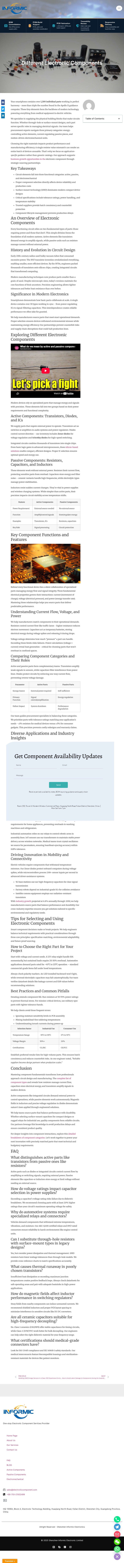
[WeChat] (117, 1542)
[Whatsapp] (117, 1549)
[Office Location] (5, 1500)
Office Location (11, 1504)
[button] (3, 102)
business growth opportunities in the (28, 159)
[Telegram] (117, 1527)
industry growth (23, 901)
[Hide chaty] (117, 1556)
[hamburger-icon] (119, 8)
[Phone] (117, 1519)
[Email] (117, 1534)
